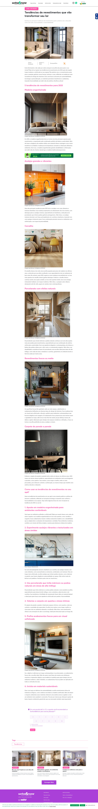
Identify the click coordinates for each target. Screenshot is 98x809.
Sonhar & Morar (19, 2)
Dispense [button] (82, 805)
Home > (28, 8)
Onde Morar (65, 3)
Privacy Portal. (52, 806)
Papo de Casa (33, 3)
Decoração (40, 3)
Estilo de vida (48, 3)
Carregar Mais (49, 782)
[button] (90, 805)
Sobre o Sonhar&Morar (68, 795)
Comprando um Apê (57, 3)
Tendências (18, 744)
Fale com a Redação (67, 797)
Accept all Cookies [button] (74, 805)
